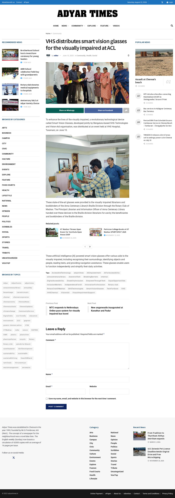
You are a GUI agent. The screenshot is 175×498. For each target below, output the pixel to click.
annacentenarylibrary (56, 277)
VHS (123, 289)
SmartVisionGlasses (95, 289)
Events (5, 169)
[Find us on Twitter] (162, 2)
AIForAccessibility (112, 273)
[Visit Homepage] (87, 13)
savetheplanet (9, 349)
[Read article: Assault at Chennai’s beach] (154, 62)
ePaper (26, 2)
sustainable (22, 353)
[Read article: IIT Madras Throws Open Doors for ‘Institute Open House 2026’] (52, 232)
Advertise (127, 494)
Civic (4, 149)
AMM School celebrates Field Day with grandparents (30, 72)
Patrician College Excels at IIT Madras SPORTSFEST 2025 (116, 230)
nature (25, 330)
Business (6, 133)
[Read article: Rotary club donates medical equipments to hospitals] (10, 89)
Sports (6, 237)
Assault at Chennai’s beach (145, 81)
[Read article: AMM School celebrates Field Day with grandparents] (10, 73)
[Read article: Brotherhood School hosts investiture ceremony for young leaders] (10, 55)
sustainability (8, 353)
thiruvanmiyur (20, 363)
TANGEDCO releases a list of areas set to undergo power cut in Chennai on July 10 (158, 137)
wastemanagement (11, 367)
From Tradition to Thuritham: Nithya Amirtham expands (156, 436)
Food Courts (8, 185)
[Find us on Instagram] (158, 2)
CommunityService (26, 311)
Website (93, 386)
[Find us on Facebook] (155, 2)
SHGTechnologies (75, 289)
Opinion (6, 211)
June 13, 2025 (68, 56)
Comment (51, 340)
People (5, 216)
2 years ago (27, 78)
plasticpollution (9, 339)
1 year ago (26, 62)
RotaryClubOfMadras (56, 289)
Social (94, 56)
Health (88, 56)
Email (49, 386)
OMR (5, 335)
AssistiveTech (75, 277)
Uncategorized (9, 258)
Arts (4, 128)
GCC (18, 321)
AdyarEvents (16, 283)
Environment (9, 164)
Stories (6, 242)
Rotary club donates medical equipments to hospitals (30, 87)
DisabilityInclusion (75, 281)
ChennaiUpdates (26, 307)
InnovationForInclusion (95, 285)
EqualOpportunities (117, 281)
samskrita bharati (23, 344)
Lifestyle (7, 195)
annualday (28, 288)
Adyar (5, 283)
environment (8, 321)
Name (49, 374)
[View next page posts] (90, 247)
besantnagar (8, 292)
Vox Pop (6, 263)
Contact (19, 2)
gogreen (27, 321)
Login (170, 2)
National (6, 201)
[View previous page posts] (85, 247)
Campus (6, 138)
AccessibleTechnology (61, 273)
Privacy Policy (167, 494)
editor (56, 56)
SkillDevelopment (25, 349)
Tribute (6, 253)
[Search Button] (172, 25)
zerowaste (26, 367)
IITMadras (7, 330)
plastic (13, 335)
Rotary (31, 339)
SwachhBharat (26, 358)
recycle (23, 339)
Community (77, 26)
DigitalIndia (8, 316)
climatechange (9, 311)
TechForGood (112, 289)
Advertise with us (8, 2)
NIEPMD (34, 330)
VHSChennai (52, 293)
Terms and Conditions (151, 494)
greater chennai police (12, 325)
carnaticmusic (23, 292)
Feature (104, 26)
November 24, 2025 (69, 238)
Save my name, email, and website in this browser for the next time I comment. (82, 398)
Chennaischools (9, 307)
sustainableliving (10, 358)
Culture (6, 159)
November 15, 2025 (112, 235)
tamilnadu (7, 363)
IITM (27, 325)
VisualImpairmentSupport (84, 293)
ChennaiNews (24, 302)
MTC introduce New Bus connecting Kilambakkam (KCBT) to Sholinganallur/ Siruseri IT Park (157, 97)
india (17, 330)
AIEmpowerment (94, 273)
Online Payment (96, 494)
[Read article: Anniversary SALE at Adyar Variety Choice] (10, 105)
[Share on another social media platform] (126, 110)
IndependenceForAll (73, 285)
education (33, 316)
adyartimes (79, 273)
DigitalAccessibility (55, 281)
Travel (5, 248)
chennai (104, 277)
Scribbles (7, 227)
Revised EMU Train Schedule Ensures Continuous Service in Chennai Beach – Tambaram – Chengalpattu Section (158, 123)
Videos (116, 26)
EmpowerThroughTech (95, 281)
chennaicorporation (21, 297)
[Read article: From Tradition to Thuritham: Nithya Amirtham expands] (139, 435)
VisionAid (65, 293)
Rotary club (113, 285)
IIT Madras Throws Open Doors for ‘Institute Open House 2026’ (71, 232)
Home (56, 26)
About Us (117, 494)
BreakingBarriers (91, 277)
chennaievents (9, 302)
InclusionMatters (54, 285)
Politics (6, 221)
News (64, 26)
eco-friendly (21, 316)
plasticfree (24, 335)
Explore (92, 26)
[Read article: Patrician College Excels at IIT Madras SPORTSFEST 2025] (96, 232)
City (4, 143)
